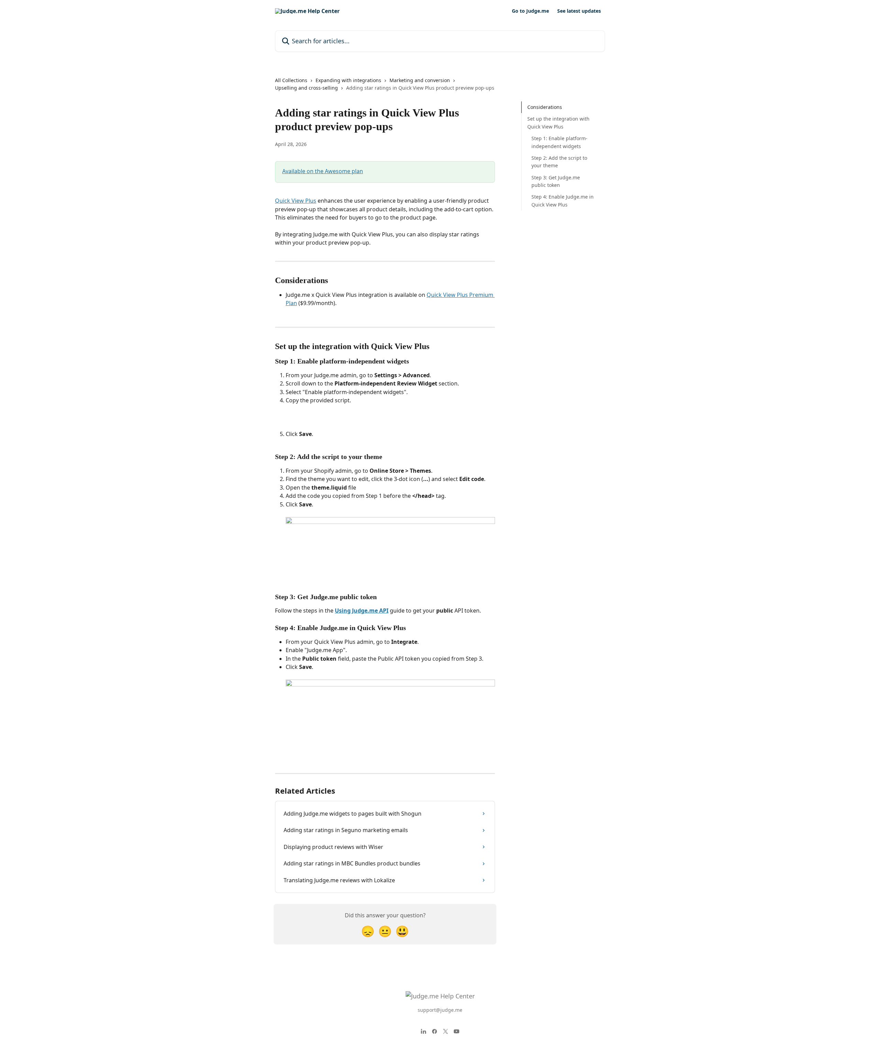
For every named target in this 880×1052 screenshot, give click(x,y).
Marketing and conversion (419, 80)
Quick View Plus (295, 200)
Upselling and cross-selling (306, 88)
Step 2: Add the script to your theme (559, 162)
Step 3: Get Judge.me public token (555, 181)
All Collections (291, 80)
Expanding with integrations (348, 80)
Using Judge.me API (361, 610)
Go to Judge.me (530, 11)
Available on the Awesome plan (322, 171)
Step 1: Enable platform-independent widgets (559, 142)
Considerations (544, 107)
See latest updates (579, 11)
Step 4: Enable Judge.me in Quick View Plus (562, 200)
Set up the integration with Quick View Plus (558, 122)
